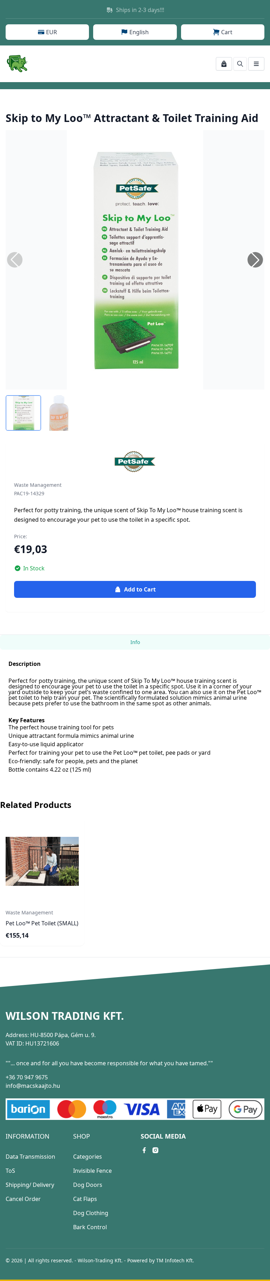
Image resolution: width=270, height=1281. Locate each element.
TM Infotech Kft (174, 1260)
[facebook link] (144, 1150)
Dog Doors (87, 1185)
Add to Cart (140, 589)
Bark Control (90, 1227)
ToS (10, 1171)
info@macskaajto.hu (33, 1086)
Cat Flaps (85, 1199)
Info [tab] (135, 642)
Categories (87, 1156)
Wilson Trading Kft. (65, 1016)
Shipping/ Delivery (30, 1185)
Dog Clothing (90, 1213)
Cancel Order (23, 1199)
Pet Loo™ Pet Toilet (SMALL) (42, 923)
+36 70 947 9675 (27, 1077)
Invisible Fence (92, 1171)
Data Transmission (30, 1156)
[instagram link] (155, 1150)
